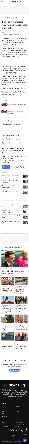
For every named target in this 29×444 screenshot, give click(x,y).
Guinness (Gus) (6, 121)
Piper (3, 139)
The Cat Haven (6, 48)
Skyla (3, 143)
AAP (2, 32)
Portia (3, 124)
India (3, 135)
